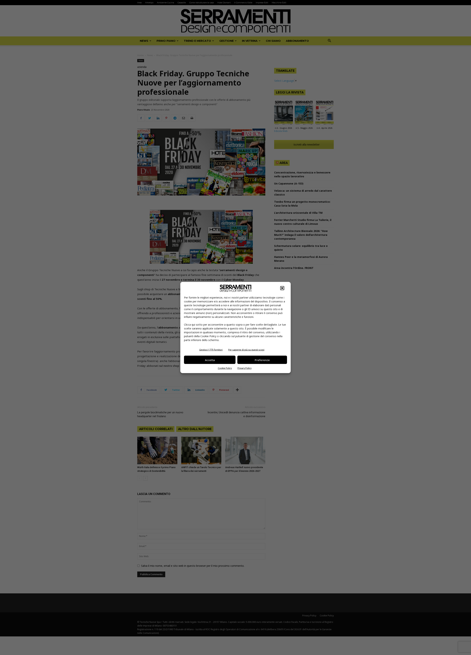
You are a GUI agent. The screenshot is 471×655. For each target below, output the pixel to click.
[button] (282, 288)
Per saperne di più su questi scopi (246, 349)
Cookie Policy (225, 368)
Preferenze (262, 360)
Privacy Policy (245, 368)
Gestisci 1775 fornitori (211, 349)
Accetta (210, 360)
